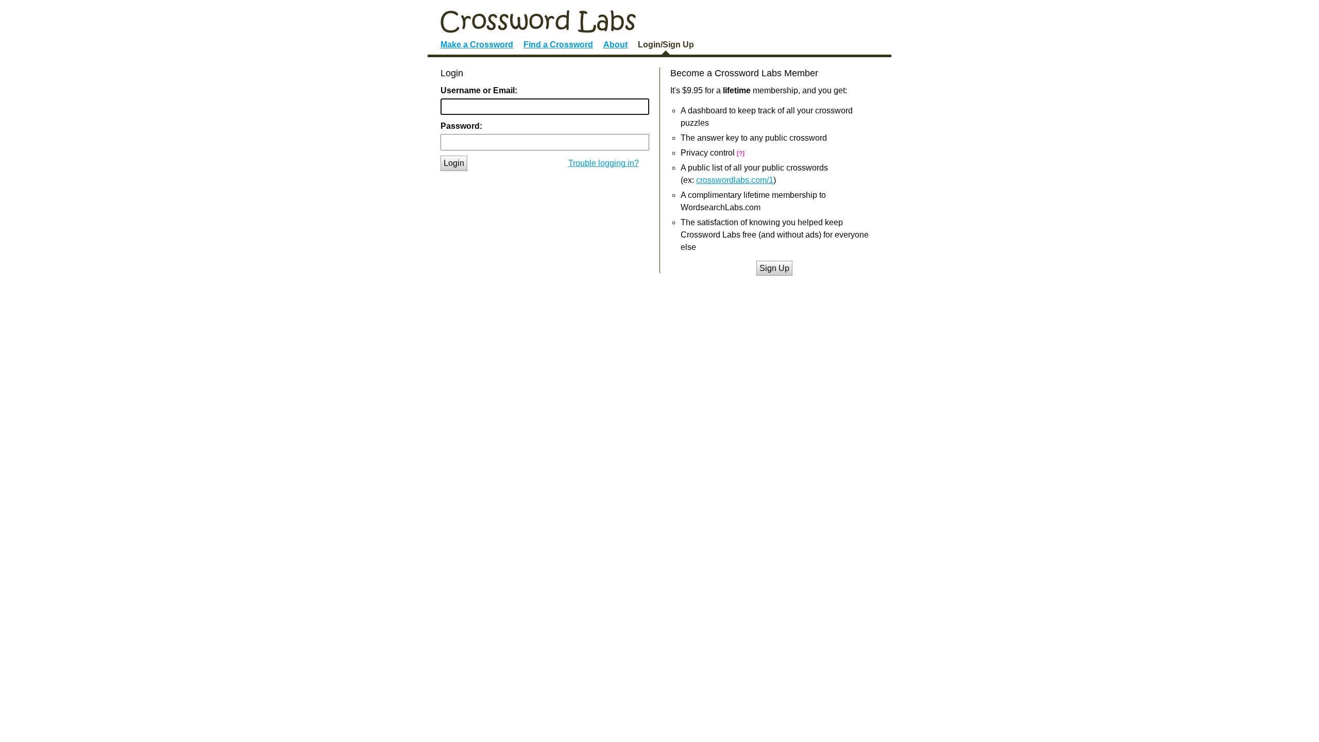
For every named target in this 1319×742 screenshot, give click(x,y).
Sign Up (774, 268)
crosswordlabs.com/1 (734, 180)
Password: (461, 126)
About (615, 44)
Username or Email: (479, 90)
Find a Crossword (558, 44)
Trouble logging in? (603, 163)
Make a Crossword (477, 44)
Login (454, 163)
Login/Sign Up (666, 44)
